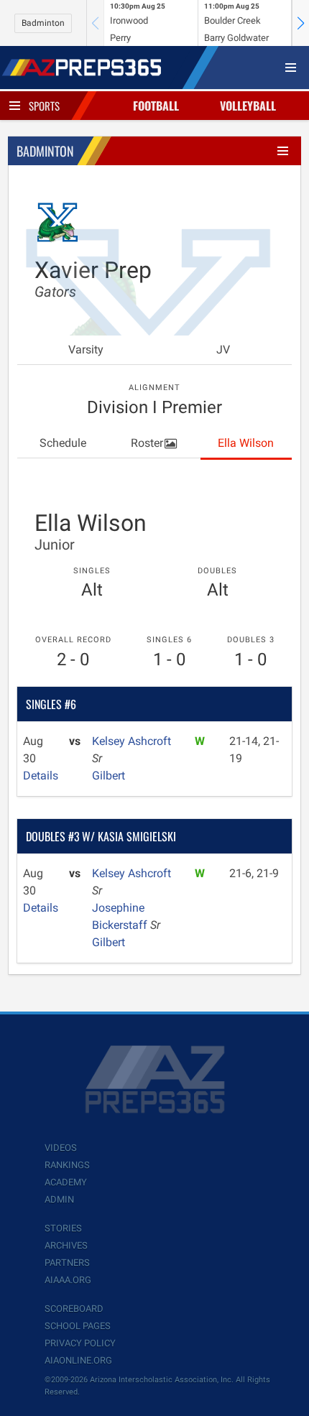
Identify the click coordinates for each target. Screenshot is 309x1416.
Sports (44, 106)
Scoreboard (74, 1308)
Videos (61, 1147)
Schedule (63, 443)
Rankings (67, 1165)
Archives (66, 1245)
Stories (63, 1228)
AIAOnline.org (78, 1360)
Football (156, 105)
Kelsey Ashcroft (131, 741)
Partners (67, 1262)
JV (223, 349)
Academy (66, 1182)
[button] (300, 23)
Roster (147, 443)
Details (40, 775)
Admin (59, 1199)
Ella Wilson (246, 443)
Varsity (85, 349)
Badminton (43, 23)
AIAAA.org (68, 1279)
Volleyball (248, 105)
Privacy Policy (80, 1343)
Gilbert (108, 775)
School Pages (78, 1325)
